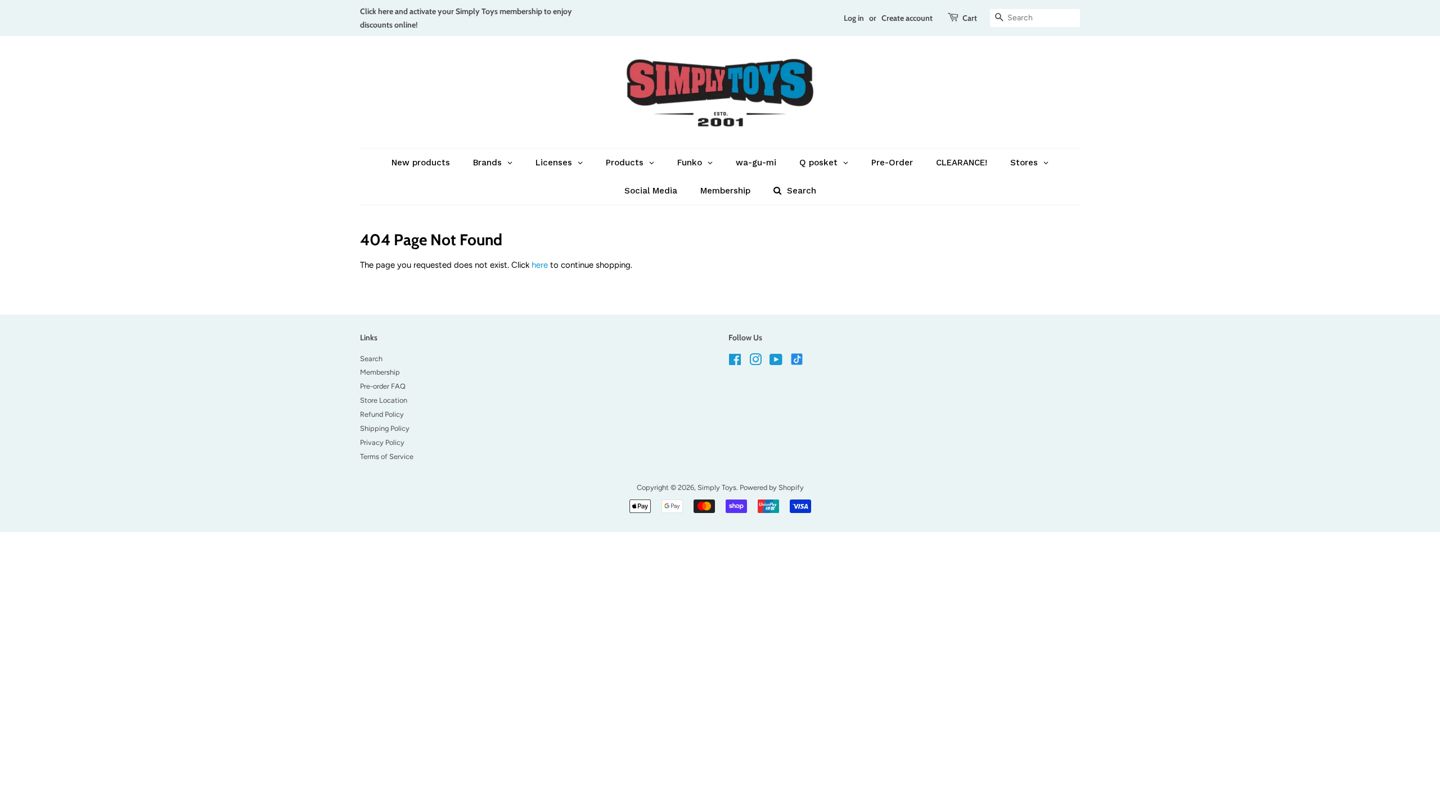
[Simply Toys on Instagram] (755, 362)
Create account (907, 17)
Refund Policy (382, 414)
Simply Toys (717, 487)
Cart (969, 17)
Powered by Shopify (772, 487)
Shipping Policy (385, 428)
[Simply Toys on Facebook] (734, 362)
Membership (380, 372)
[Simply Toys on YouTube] (776, 362)
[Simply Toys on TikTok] (798, 358)
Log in (854, 17)
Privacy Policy (382, 442)
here (540, 265)
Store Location (383, 400)
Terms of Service (386, 456)
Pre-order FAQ (383, 386)
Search (371, 358)
